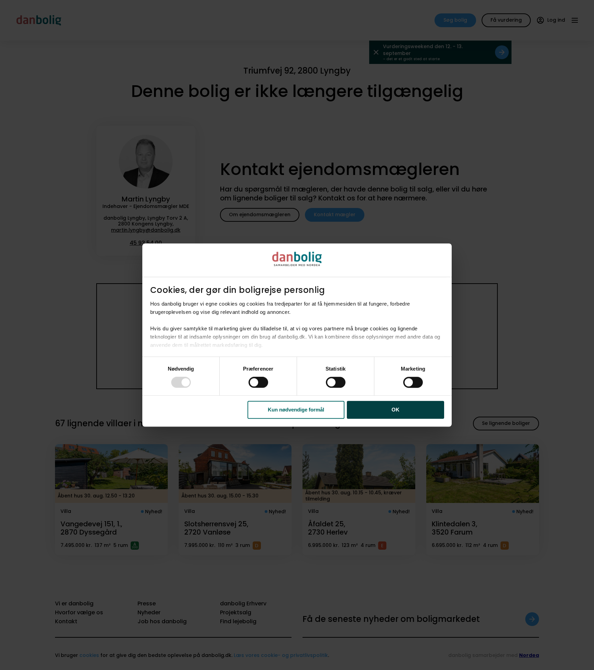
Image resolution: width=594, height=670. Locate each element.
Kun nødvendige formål (296, 410)
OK (395, 410)
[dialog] (297, 335)
